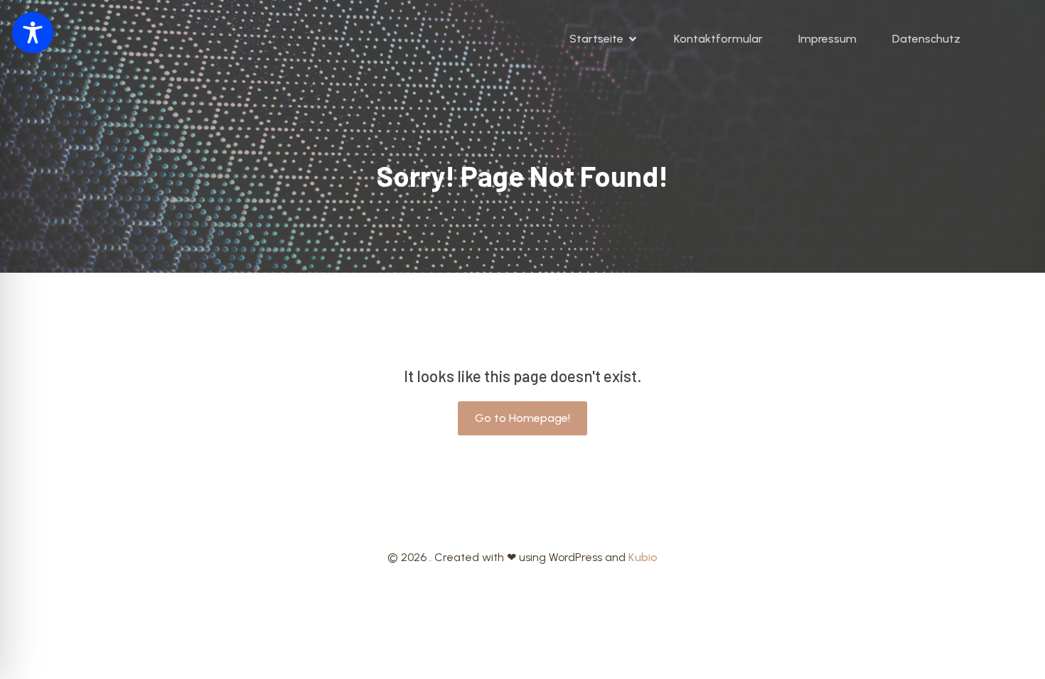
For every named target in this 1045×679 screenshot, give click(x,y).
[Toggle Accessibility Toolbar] (33, 33)
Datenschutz (926, 38)
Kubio (643, 557)
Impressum (827, 38)
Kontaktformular (718, 38)
